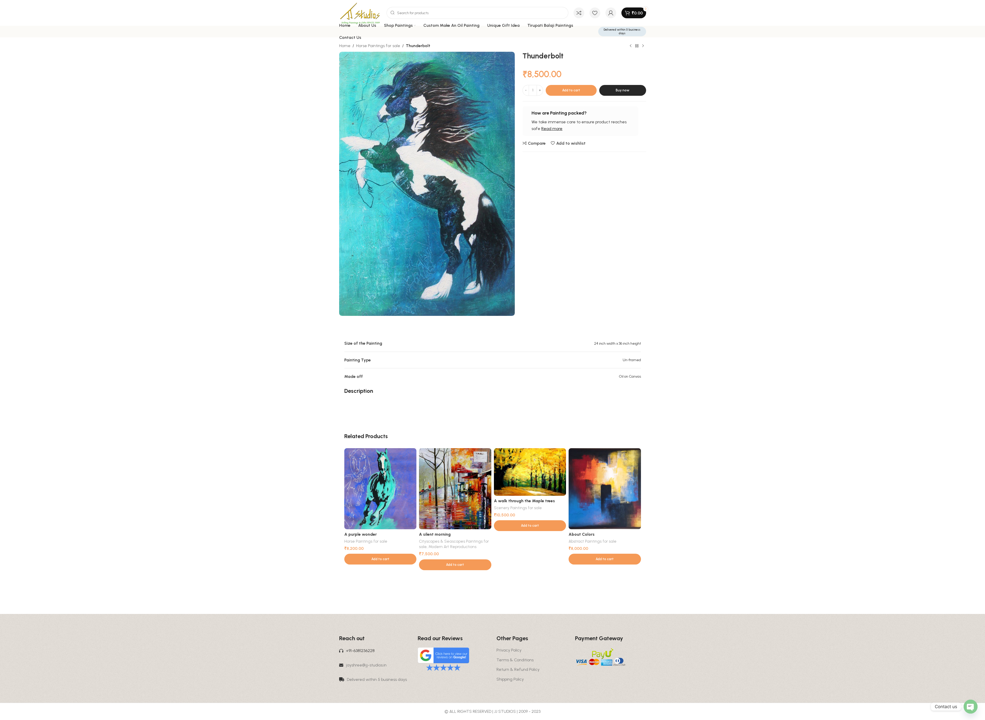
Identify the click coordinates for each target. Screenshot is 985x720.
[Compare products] (579, 13)
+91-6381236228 (360, 650)
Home (344, 45)
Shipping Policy (510, 679)
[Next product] (643, 46)
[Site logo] (360, 12)
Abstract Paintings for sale (592, 541)
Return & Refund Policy (517, 669)
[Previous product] (631, 46)
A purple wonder (360, 534)
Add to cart (571, 90)
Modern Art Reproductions (452, 546)
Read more (551, 128)
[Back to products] (637, 46)
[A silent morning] (455, 489)
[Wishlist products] (595, 13)
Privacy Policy (508, 650)
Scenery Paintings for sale (518, 508)
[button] (380, 559)
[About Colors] (605, 489)
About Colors (582, 534)
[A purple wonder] (380, 489)
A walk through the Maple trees (524, 500)
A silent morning (435, 534)
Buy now (622, 90)
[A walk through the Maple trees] (530, 472)
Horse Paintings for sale (378, 45)
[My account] (611, 13)
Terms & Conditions (515, 659)
